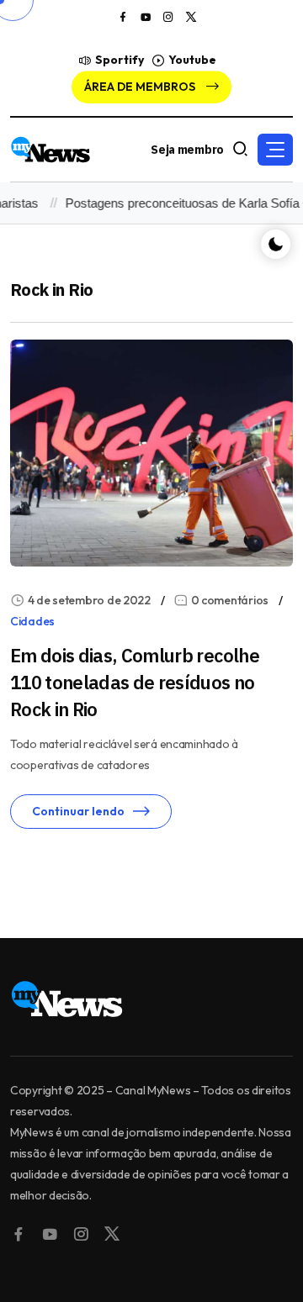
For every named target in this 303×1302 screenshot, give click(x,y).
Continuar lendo (78, 811)
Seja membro (187, 149)
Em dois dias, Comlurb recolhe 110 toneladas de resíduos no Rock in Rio (134, 682)
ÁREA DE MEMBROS (141, 86)
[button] (275, 150)
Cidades (32, 621)
